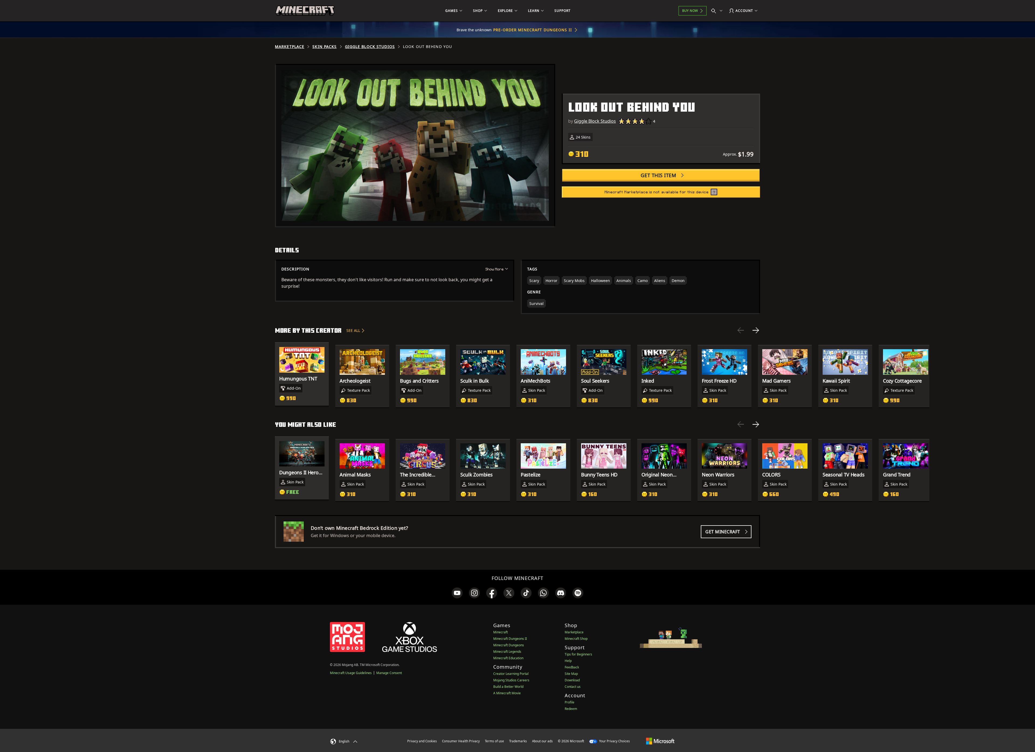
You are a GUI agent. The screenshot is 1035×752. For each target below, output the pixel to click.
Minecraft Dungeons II (510, 638)
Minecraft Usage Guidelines (351, 673)
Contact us (573, 686)
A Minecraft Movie (507, 693)
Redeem (571, 708)
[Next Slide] (756, 330)
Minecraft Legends (507, 651)
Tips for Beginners (578, 654)
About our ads (542, 741)
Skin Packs (324, 46)
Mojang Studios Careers (511, 680)
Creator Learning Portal (511, 673)
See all (353, 330)
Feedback (572, 667)
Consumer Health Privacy (461, 741)
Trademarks (518, 741)
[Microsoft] (660, 740)
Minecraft (500, 632)
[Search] (718, 11)
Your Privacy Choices (614, 741)
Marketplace (289, 46)
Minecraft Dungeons (508, 645)
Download (572, 680)
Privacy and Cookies (422, 741)
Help (568, 660)
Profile (569, 702)
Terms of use (494, 741)
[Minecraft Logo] (305, 11)
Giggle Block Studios (370, 46)
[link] (457, 593)
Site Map (571, 673)
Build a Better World (508, 686)
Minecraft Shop (576, 638)
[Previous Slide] (740, 330)
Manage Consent (389, 673)
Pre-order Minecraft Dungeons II (532, 29)
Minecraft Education (508, 658)
